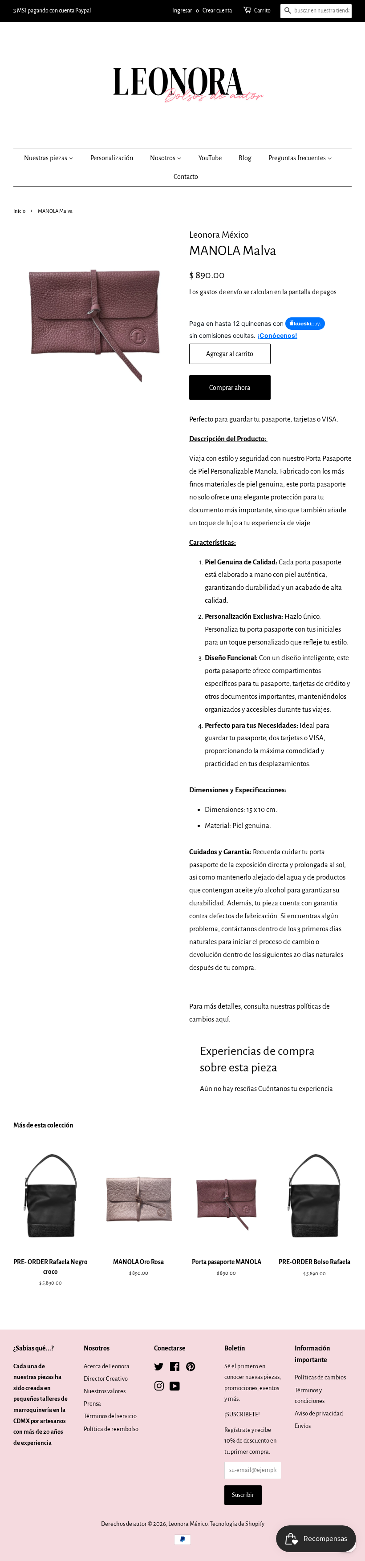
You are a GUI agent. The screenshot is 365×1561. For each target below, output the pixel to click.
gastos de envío (221, 292)
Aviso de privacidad (319, 1413)
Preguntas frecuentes (297, 158)
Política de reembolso (111, 1429)
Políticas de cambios (320, 1377)
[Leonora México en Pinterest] (190, 1368)
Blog (245, 158)
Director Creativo (106, 1378)
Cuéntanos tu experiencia (295, 1088)
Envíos (303, 1426)
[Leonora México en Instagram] (159, 1388)
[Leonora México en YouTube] (175, 1388)
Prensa (92, 1403)
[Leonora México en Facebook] (175, 1368)
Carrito (262, 11)
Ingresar (182, 11)
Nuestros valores (105, 1391)
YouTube (210, 158)
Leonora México (187, 1523)
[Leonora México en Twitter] (159, 1368)
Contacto (186, 176)
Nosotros (163, 158)
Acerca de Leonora (107, 1366)
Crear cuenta (217, 11)
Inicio (19, 211)
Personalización (111, 158)
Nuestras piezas (46, 158)
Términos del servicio (110, 1416)
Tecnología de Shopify (237, 1523)
